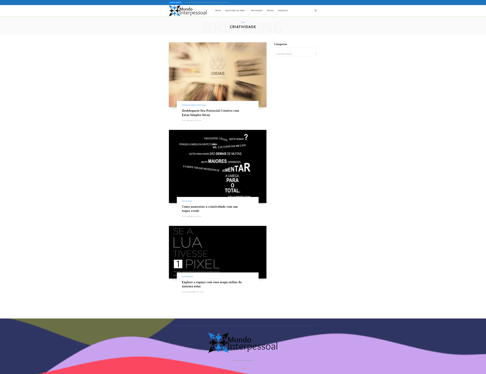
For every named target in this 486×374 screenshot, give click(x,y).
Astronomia (187, 277)
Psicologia (187, 201)
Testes (270, 11)
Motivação (256, 11)
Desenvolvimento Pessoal (194, 105)
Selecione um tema (235, 11)
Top (243, 369)
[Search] (316, 10)
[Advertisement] (295, 80)
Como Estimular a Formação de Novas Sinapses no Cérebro (207, 3)
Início (218, 11)
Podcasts (283, 11)
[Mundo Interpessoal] (188, 10)
